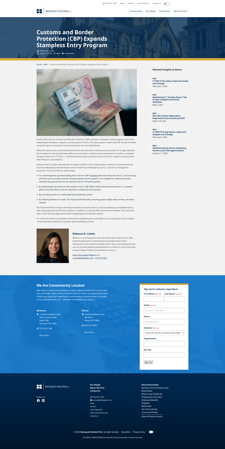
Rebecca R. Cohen (84, 233)
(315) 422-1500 (110, 3)
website (94, 175)
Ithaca (85, 310)
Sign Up (148, 362)
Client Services (143, 3)
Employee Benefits (150, 400)
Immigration (69, 53)
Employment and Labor (152, 397)
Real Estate (146, 406)
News (122, 3)
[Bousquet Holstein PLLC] (54, 11)
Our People (151, 11)
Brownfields (147, 391)
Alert (58, 53)
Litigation (146, 403)
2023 (50, 53)
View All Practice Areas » (152, 416)
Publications (164, 11)
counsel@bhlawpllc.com (102, 400)
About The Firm (180, 11)
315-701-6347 (101, 258)
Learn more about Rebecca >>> (86, 255)
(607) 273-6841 (91, 325)
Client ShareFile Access (99, 413)
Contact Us (156, 3)
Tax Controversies (149, 409)
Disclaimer (126, 432)
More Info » (44, 335)
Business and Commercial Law (155, 388)
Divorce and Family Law (152, 394)
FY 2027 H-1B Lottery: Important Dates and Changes (170, 82)
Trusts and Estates (150, 412)
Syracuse (41, 310)
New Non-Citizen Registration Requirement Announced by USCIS (169, 117)
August (42, 53)
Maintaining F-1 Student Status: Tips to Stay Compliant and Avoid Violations (170, 99)
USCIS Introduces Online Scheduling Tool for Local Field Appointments (169, 149)
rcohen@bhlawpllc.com (83, 258)
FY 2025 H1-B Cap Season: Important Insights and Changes (169, 133)
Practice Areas (135, 11)
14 (46, 53)
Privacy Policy (139, 432)
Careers (131, 3)
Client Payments (96, 409)
